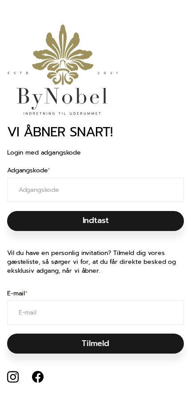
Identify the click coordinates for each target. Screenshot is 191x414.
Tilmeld (95, 343)
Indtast (96, 220)
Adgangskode (28, 170)
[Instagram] (13, 377)
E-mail (17, 293)
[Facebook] (38, 377)
